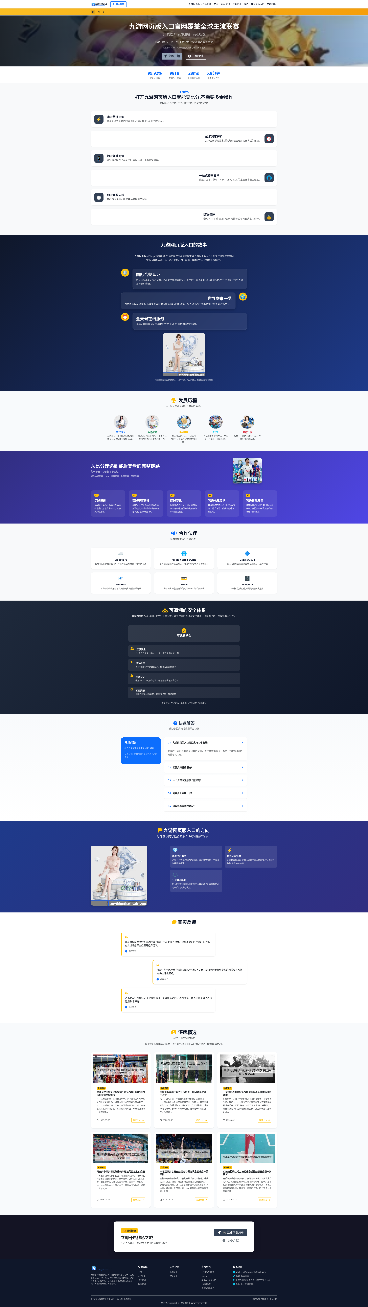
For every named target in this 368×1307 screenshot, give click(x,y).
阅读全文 (137, 1120)
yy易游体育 (206, 1284)
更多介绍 (233, 1240)
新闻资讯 (225, 4)
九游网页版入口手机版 (200, 4)
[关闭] (275, 12)
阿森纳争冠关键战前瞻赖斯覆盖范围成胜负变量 (121, 1171)
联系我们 (142, 1284)
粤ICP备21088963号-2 (170, 1303)
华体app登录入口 (209, 1280)
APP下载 (141, 1276)
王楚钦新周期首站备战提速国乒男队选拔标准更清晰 (247, 1093)
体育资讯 (236, 4)
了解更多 (198, 56)
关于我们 (142, 1280)
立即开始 (174, 56)
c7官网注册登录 (208, 1272)
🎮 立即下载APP (233, 1232)
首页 (216, 4)
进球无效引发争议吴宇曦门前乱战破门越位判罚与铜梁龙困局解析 (121, 1093)
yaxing (204, 1276)
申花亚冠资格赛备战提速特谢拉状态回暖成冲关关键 (184, 1173)
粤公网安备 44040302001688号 (194, 1303)
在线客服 (271, 4)
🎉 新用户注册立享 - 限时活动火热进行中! (120, 11)
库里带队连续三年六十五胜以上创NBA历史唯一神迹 (183, 1093)
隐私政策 (256, 1299)
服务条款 (265, 1299)
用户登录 (120, 4)
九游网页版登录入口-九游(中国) (110, 1299)
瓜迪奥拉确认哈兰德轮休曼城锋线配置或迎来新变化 (247, 1173)
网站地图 (273, 1299)
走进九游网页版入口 (254, 4)
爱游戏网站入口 (208, 1288)
